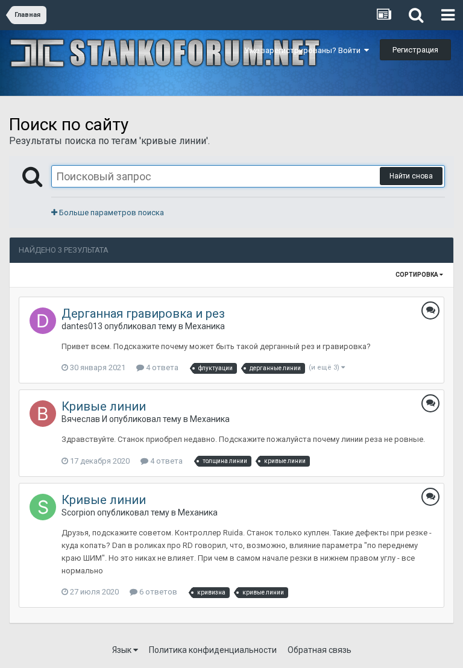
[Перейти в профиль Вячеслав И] (43, 413)
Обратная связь (319, 650)
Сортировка (417, 274)
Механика (205, 326)
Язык (122, 650)
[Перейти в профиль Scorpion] (43, 507)
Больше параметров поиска (110, 212)
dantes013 (81, 326)
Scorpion (78, 512)
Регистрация (415, 49)
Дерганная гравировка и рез (143, 313)
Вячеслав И (84, 419)
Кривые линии (103, 406)
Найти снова (411, 176)
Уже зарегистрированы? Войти (304, 50)
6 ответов (157, 591)
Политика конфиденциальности (213, 650)
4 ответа (161, 367)
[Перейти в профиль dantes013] (43, 320)
